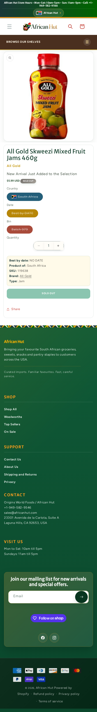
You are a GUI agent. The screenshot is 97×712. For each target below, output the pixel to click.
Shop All (10, 409)
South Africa (30, 197)
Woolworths (13, 417)
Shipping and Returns (20, 474)
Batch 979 (22, 230)
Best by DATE (25, 214)
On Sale (10, 431)
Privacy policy (69, 694)
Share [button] (15, 309)
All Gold (26, 276)
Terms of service (51, 701)
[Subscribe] (81, 597)
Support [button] (14, 447)
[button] (9, 26)
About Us (11, 467)
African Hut (45, 687)
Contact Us (12, 459)
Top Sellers (12, 424)
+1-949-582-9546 (17, 507)
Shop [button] (10, 397)
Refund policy (43, 694)
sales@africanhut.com (20, 512)
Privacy (10, 482)
